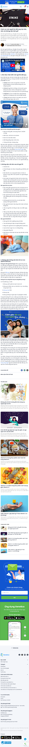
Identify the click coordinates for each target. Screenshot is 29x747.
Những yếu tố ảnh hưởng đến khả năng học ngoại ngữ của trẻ (13, 402)
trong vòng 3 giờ (4, 362)
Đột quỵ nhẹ (6, 290)
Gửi (14, 597)
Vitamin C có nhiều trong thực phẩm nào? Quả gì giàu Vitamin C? (14, 486)
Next (25, 635)
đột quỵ (7, 272)
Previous (25, 627)
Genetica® (13, 54)
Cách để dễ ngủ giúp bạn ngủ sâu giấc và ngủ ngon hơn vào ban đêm (14, 430)
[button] (25, 744)
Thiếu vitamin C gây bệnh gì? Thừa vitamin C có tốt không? (14, 514)
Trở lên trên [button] (15, 648)
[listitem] (22, 370)
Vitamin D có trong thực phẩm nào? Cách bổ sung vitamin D (13, 458)
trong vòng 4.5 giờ (19, 149)
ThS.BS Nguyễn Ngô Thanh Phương (14, 45)
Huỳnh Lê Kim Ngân (15, 44)
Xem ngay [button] (20, 2)
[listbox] (25, 6)
